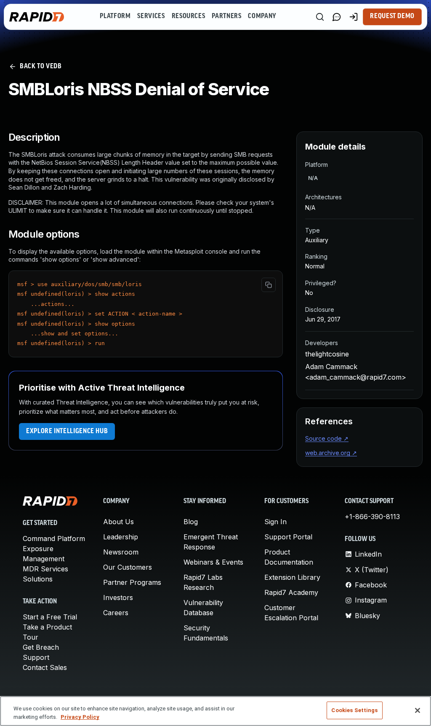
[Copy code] (268, 285)
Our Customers (127, 567)
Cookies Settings (354, 710)
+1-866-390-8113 (372, 516)
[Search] (319, 16)
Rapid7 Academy (291, 592)
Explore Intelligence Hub (67, 431)
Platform (115, 16)
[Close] (417, 710)
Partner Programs (132, 582)
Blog (191, 521)
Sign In (275, 521)
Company (262, 16)
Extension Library (292, 577)
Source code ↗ (327, 438)
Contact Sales (45, 667)
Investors (118, 597)
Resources (188, 16)
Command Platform (54, 538)
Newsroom (120, 552)
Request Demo (392, 16)
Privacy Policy (80, 717)
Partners (226, 16)
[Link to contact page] (336, 16)
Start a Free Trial (50, 617)
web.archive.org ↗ (331, 452)
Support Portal (288, 537)
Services (151, 16)
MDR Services (45, 569)
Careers (115, 612)
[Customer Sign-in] (353, 16)
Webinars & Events (213, 562)
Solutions (38, 579)
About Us (118, 521)
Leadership (120, 537)
